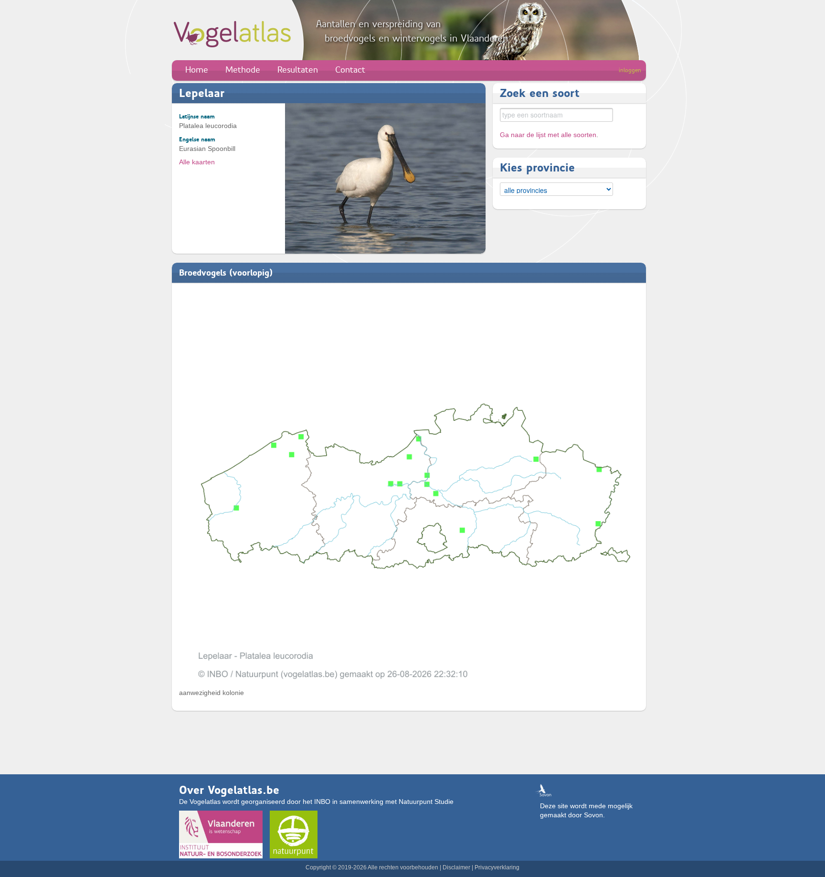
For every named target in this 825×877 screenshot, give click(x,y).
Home (196, 69)
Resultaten (297, 69)
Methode (242, 69)
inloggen (630, 70)
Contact (350, 69)
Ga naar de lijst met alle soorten (548, 135)
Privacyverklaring (497, 867)
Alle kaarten (197, 162)
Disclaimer (456, 867)
